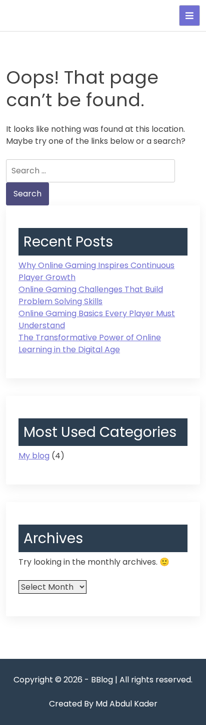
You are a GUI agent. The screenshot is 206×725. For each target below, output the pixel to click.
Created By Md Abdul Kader (103, 703)
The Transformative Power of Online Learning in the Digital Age (89, 343)
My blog (34, 455)
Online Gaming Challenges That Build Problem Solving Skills (90, 295)
